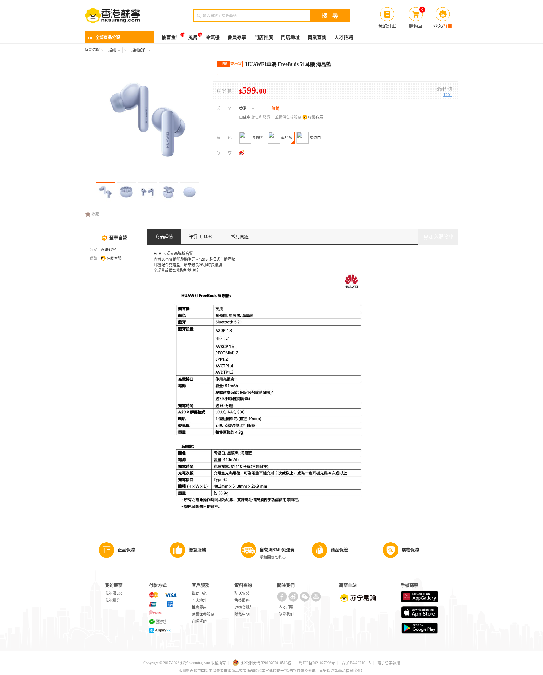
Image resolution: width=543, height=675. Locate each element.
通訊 (112, 50)
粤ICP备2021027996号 (317, 663)
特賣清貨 (92, 50)
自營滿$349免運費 (277, 550)
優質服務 (197, 550)
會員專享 (237, 37)
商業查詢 (317, 37)
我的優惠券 (114, 593)
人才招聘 (343, 37)
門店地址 (290, 37)
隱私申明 (242, 614)
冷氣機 (213, 37)
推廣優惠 (199, 607)
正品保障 (126, 550)
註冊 (447, 26)
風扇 (193, 37)
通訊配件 (138, 50)
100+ (447, 95)
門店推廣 (263, 37)
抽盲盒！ (171, 37)
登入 (437, 26)
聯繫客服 (315, 117)
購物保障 (410, 550)
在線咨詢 (199, 621)
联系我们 (286, 614)
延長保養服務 (203, 614)
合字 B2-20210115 (356, 663)
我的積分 (112, 600)
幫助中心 (199, 593)
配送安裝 (242, 593)
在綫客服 (114, 258)
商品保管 (339, 550)
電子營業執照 (388, 663)
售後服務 (242, 600)
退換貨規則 (243, 607)
